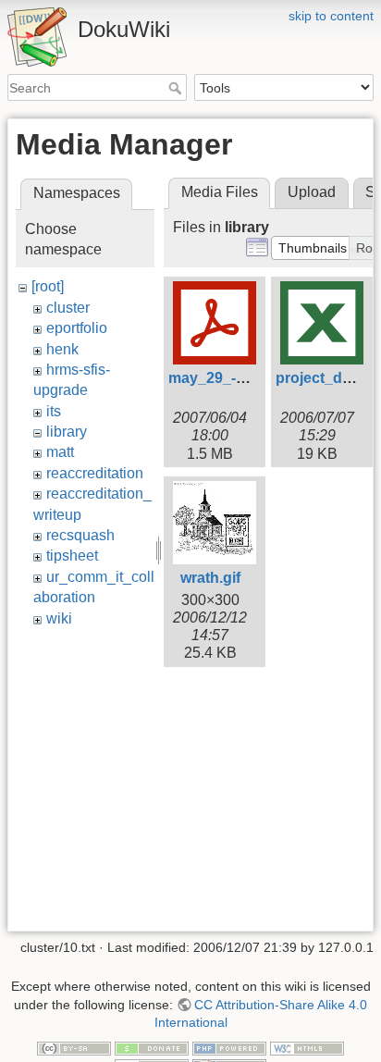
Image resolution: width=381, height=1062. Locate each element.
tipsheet (72, 555)
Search (177, 87)
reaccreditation (94, 473)
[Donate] (152, 1047)
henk (62, 349)
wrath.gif (210, 578)
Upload (312, 192)
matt (60, 452)
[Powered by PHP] (229, 1047)
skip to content (331, 15)
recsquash (80, 535)
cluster (68, 307)
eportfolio (76, 328)
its (53, 411)
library (66, 431)
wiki (59, 618)
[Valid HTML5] (307, 1047)
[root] (47, 286)
